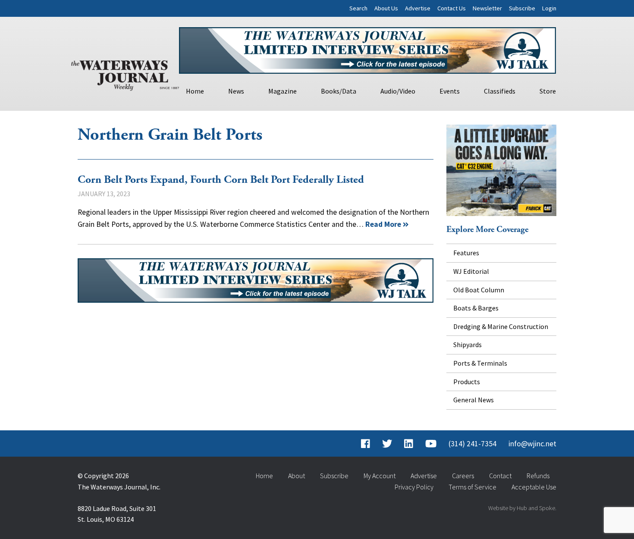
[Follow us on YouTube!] (430, 443)
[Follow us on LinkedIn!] (408, 443)
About (296, 475)
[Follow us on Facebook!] (365, 443)
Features (466, 252)
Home (195, 91)
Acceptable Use (534, 487)
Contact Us (451, 8)
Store (548, 91)
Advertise (417, 8)
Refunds (538, 475)
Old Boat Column (478, 289)
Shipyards (467, 344)
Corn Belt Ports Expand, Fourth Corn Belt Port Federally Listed (221, 180)
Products (466, 381)
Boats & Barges (476, 308)
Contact (500, 475)
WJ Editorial (471, 271)
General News (473, 399)
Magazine (282, 91)
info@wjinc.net (532, 443)
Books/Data (338, 91)
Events (449, 91)
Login (549, 8)
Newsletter (487, 8)
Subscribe (522, 8)
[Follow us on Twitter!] (387, 443)
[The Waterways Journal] (125, 73)
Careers (463, 475)
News (236, 91)
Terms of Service (472, 487)
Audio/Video (397, 91)
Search (358, 8)
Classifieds (499, 91)
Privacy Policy (414, 487)
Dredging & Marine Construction (500, 326)
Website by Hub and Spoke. (522, 508)
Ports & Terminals (480, 363)
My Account (379, 475)
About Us (386, 8)
